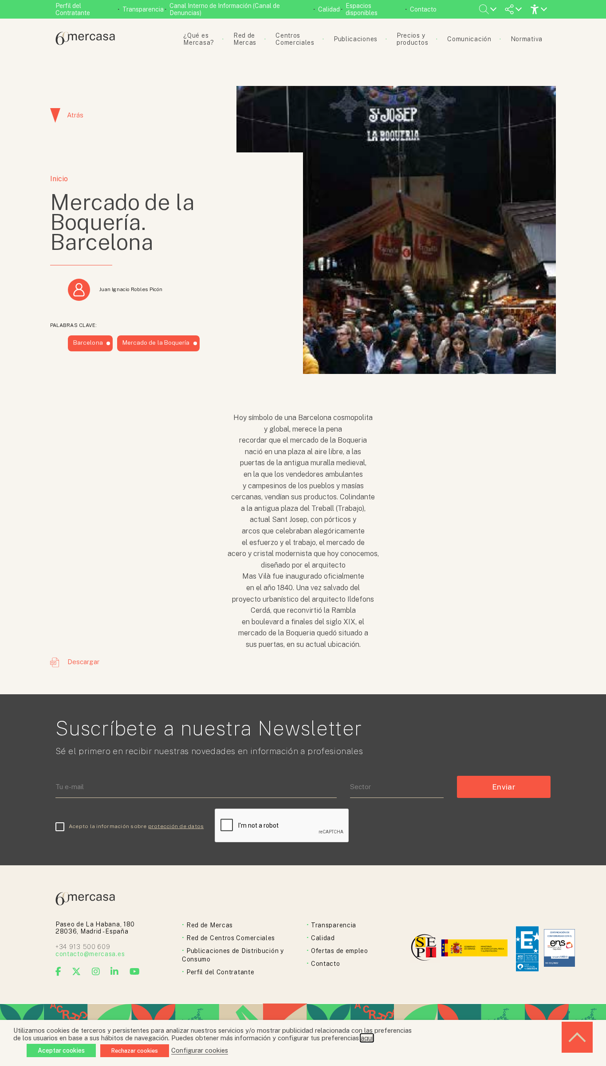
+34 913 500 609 (82, 946)
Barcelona (88, 342)
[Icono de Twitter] (76, 971)
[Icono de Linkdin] (114, 971)
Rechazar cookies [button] (134, 1050)
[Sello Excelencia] (527, 949)
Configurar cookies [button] (199, 1050)
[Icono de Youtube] (135, 971)
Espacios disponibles (362, 9)
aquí (367, 1038)
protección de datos (176, 826)
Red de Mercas (209, 925)
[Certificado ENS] (559, 949)
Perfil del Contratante (72, 9)
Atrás (75, 115)
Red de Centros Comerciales (230, 938)
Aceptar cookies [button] (61, 1050)
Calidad (329, 9)
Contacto (423, 9)
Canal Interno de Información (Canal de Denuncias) (224, 9)
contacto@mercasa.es (90, 953)
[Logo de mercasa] (425, 949)
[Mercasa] (85, 43)
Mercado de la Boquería (156, 342)
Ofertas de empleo (339, 950)
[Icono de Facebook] (58, 971)
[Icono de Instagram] (96, 971)
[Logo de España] (475, 949)
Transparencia (143, 9)
